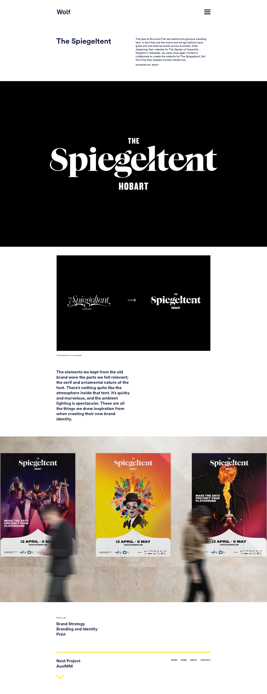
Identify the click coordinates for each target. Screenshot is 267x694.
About (193, 660)
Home (184, 660)
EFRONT (155, 65)
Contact (206, 660)
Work (174, 660)
